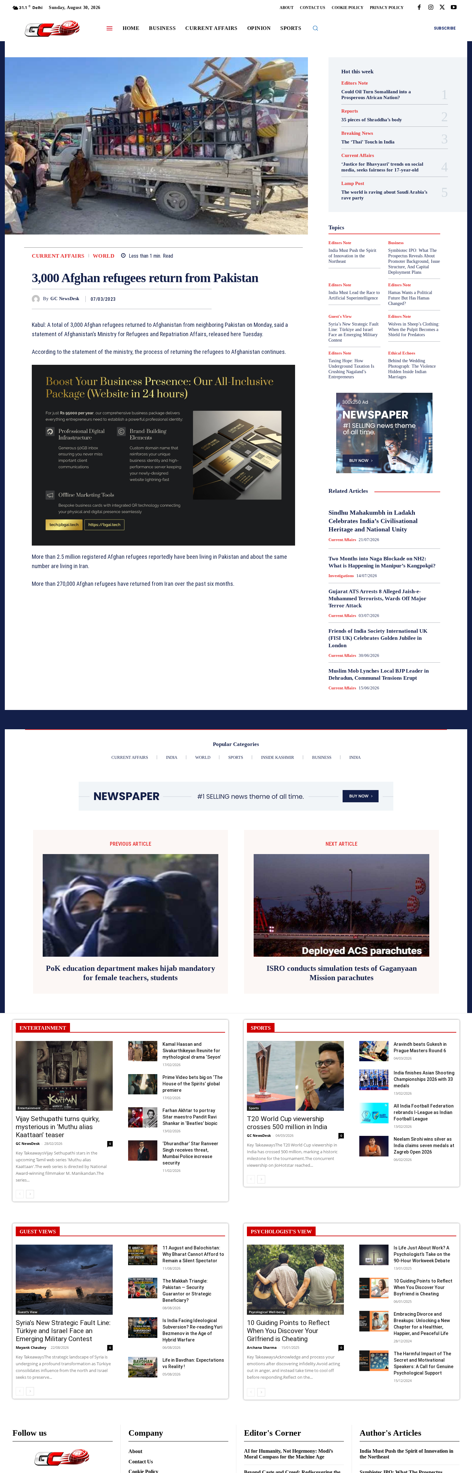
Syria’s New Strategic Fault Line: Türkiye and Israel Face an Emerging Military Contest (353, 332)
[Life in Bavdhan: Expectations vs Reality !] (142, 1367)
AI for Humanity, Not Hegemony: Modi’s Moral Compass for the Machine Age (288, 1453)
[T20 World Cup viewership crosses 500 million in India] (295, 1076)
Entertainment (391, 191)
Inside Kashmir (402, 220)
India (370, 214)
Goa (348, 203)
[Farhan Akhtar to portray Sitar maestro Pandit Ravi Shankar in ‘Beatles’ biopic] (142, 1117)
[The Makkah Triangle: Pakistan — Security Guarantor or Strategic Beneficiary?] (142, 1288)
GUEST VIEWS (38, 1231)
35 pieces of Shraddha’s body (371, 119)
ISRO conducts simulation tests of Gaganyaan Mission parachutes (342, 973)
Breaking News (357, 133)
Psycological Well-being (395, 238)
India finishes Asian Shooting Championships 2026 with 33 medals (424, 1079)
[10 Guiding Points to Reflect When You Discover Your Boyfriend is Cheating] (374, 1288)
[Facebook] (419, 8)
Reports (349, 111)
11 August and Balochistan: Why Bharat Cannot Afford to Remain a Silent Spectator (193, 1254)
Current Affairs (58, 256)
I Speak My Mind (409, 209)
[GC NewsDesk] (37, 299)
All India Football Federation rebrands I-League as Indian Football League (424, 1112)
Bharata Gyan (367, 174)
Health (380, 209)
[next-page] (30, 1194)
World (104, 256)
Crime (398, 180)
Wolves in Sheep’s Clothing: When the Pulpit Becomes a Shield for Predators (414, 329)
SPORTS (261, 1028)
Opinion (379, 232)
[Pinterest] (190, 298)
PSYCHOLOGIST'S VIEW (281, 1231)
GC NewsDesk (65, 298)
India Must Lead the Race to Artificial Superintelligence (354, 295)
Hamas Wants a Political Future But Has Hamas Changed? (410, 298)
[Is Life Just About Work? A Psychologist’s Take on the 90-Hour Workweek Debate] (374, 1255)
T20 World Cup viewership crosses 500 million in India (287, 1123)
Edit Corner (358, 186)
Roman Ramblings (388, 243)
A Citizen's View (391, 168)
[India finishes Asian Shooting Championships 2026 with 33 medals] (374, 1080)
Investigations (351, 226)
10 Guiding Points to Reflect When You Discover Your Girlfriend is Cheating (288, 1331)
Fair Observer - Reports (359, 197)
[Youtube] (453, 8)
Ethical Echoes (401, 353)
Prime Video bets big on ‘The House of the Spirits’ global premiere (192, 1084)
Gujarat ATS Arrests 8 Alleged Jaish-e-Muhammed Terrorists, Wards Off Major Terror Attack (377, 598)
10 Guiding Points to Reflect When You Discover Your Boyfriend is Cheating (423, 1287)
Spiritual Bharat (383, 255)
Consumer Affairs (368, 180)
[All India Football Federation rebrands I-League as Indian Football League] (374, 1113)
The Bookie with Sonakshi (369, 267)
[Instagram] (430, 8)
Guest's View (354, 209)
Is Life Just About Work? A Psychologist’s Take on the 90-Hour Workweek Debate (422, 1254)
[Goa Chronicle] (52, 29)
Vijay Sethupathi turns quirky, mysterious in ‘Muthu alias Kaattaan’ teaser (58, 1127)
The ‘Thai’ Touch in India (368, 141)
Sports (411, 255)
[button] (315, 28)
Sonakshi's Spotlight (388, 249)
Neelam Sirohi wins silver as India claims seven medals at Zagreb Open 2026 (424, 1146)
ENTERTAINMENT (43, 1028)
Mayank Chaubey (31, 1347)
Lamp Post (382, 226)
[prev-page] (20, 1194)
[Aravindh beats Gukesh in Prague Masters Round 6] (374, 1051)
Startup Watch (394, 261)
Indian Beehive (367, 220)
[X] (442, 8)
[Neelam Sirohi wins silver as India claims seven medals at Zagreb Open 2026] (374, 1146)
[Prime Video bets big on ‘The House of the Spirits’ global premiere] (142, 1084)
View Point (412, 267)
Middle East (412, 226)
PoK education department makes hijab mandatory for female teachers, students (130, 973)
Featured (397, 197)
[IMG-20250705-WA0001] (163, 455)
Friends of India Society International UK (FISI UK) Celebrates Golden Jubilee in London (377, 638)
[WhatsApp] (205, 298)
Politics (401, 232)
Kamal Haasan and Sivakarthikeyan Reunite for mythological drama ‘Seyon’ (191, 1051)
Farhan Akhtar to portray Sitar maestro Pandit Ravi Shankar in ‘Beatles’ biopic (189, 1117)
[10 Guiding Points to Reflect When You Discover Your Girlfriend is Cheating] (295, 1279)
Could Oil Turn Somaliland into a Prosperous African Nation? (376, 94)
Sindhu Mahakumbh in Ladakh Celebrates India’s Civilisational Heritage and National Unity (373, 521)
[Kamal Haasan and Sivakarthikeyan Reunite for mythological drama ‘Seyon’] (142, 1051)
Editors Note (354, 83)
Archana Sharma (262, 1347)
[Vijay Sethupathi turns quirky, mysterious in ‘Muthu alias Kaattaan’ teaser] (64, 1076)
